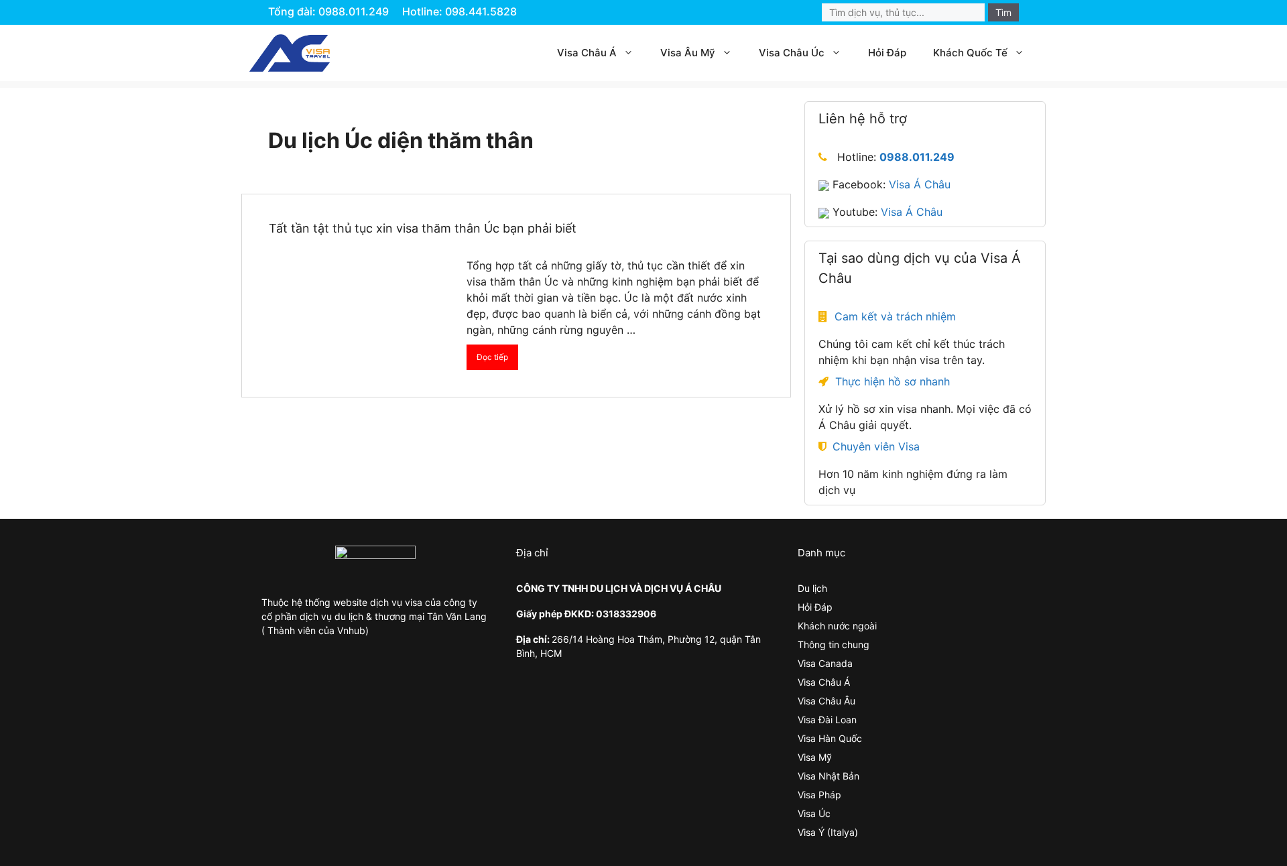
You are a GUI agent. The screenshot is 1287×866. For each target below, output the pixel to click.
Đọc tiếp (492, 357)
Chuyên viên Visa (876, 446)
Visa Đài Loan (827, 719)
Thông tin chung (833, 644)
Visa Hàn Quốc (830, 738)
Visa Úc (814, 813)
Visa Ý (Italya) (828, 832)
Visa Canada (825, 663)
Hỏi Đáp (887, 52)
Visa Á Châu (920, 184)
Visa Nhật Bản (828, 776)
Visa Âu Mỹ (687, 52)
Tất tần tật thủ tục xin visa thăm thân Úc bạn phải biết (422, 228)
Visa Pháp (819, 794)
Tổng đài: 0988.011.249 (328, 11)
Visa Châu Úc (791, 52)
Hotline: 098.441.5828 (459, 11)
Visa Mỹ (815, 757)
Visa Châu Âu (826, 700)
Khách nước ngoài (837, 625)
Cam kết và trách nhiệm (895, 316)
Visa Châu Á (587, 52)
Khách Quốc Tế (970, 52)
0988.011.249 (917, 157)
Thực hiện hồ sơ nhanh (892, 381)
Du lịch (812, 588)
